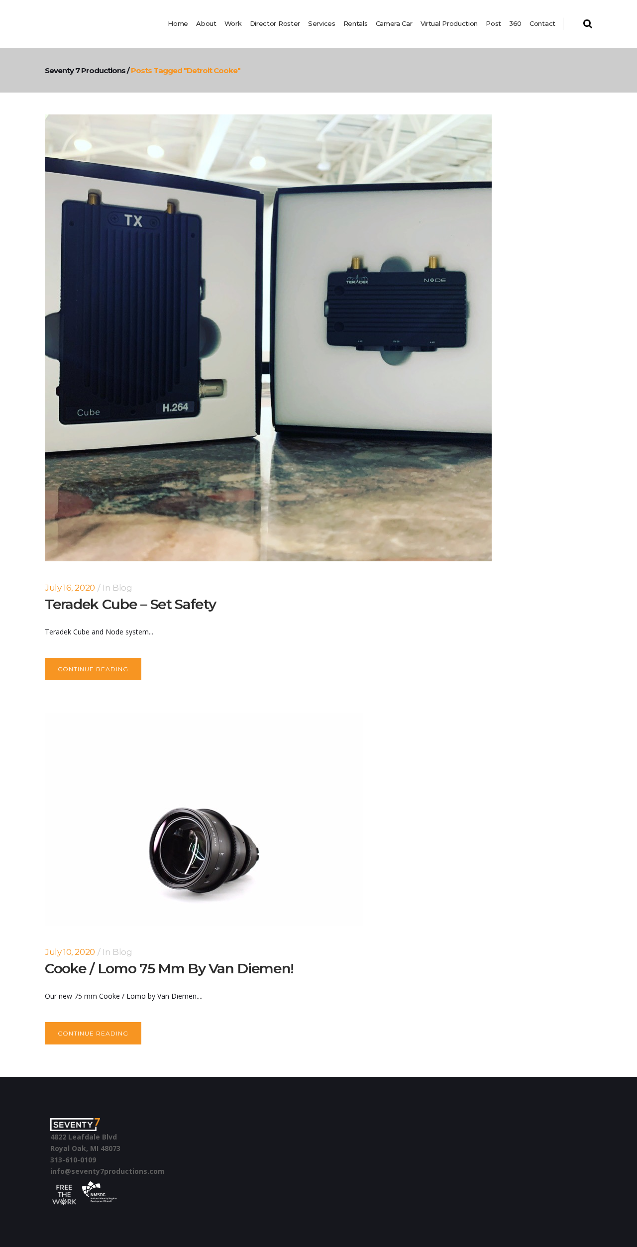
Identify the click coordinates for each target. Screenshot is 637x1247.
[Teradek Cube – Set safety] (268, 337)
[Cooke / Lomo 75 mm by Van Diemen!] (204, 819)
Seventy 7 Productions (85, 70)
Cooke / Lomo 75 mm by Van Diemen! (169, 968)
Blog (122, 588)
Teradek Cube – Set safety (130, 604)
